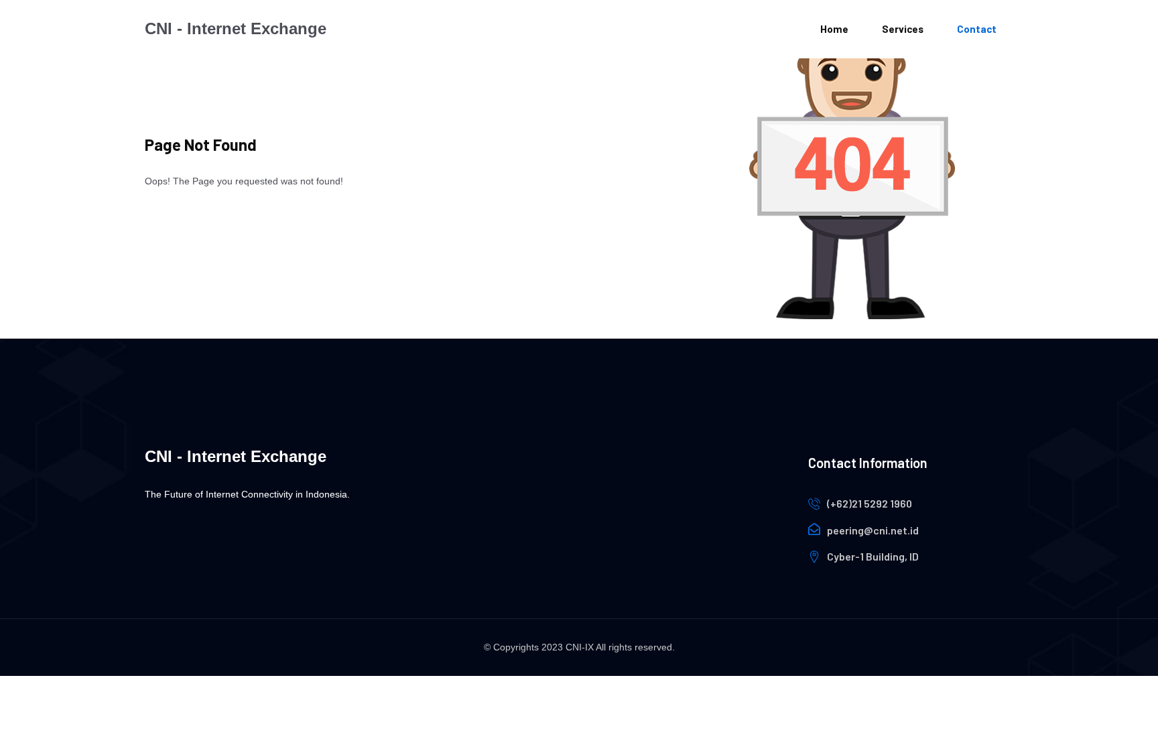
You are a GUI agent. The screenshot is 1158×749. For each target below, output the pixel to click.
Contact (976, 29)
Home (834, 29)
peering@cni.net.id (873, 530)
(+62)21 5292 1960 (869, 503)
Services (902, 29)
